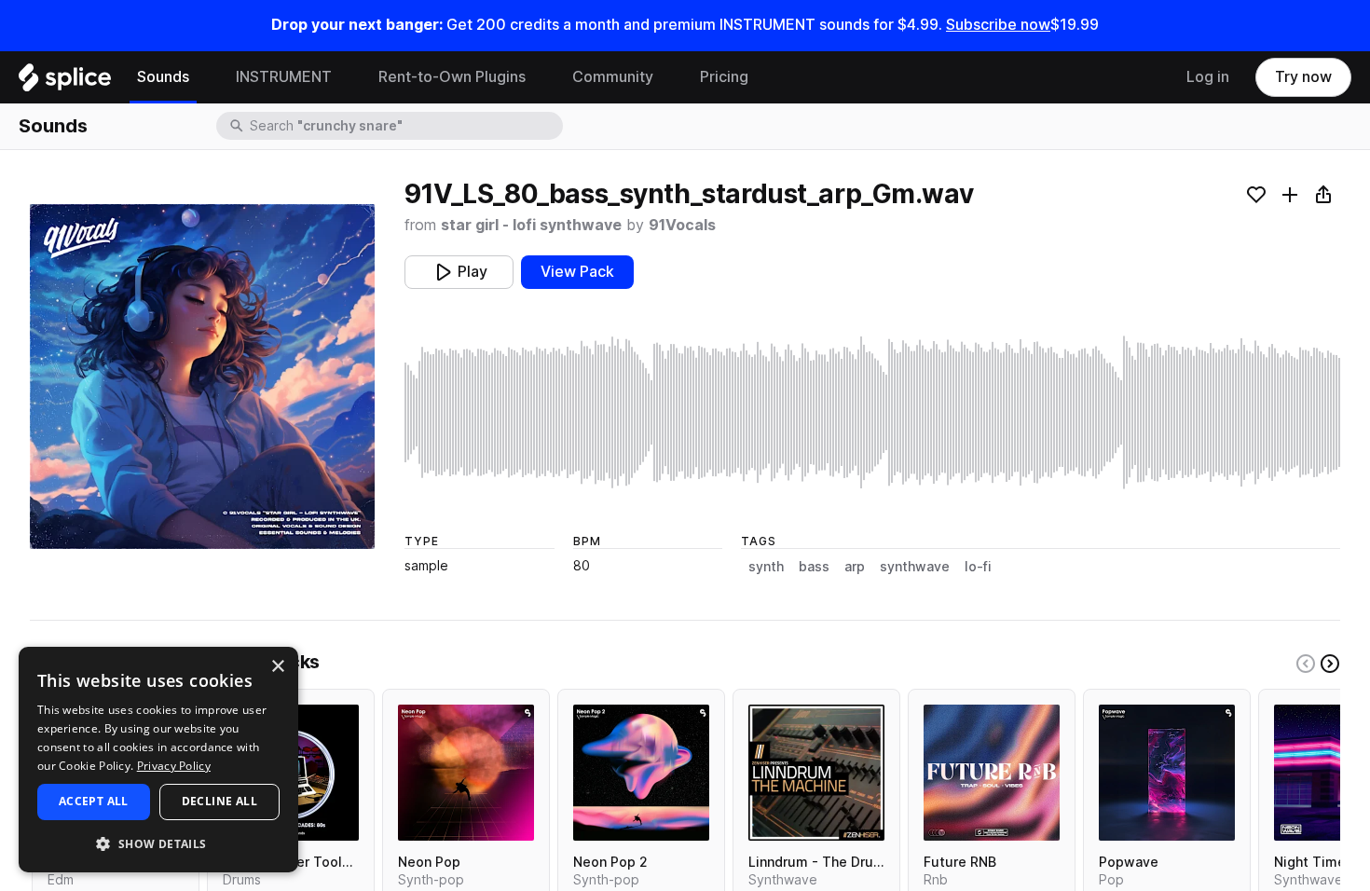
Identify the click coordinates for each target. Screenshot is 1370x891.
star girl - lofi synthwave (531, 225)
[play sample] (872, 412)
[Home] (65, 82)
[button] (158, 843)
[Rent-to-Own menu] (539, 77)
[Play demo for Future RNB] (992, 773)
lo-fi (978, 566)
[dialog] (158, 759)
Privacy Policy (174, 766)
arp (854, 566)
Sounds (163, 77)
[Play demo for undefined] (202, 377)
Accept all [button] (94, 801)
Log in (1207, 77)
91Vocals (682, 225)
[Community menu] (667, 77)
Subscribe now (998, 25)
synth (766, 566)
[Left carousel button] (1306, 663)
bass (814, 566)
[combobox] (404, 125)
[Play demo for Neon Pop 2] (641, 773)
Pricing (724, 77)
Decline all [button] (219, 801)
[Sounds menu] (203, 77)
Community (612, 77)
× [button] (277, 667)
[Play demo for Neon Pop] (466, 773)
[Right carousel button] (1330, 663)
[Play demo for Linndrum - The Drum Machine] (816, 773)
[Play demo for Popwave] (1167, 773)
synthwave (915, 566)
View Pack (577, 272)
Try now (1303, 77)
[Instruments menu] (345, 77)
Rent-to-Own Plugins (452, 77)
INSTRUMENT (284, 77)
